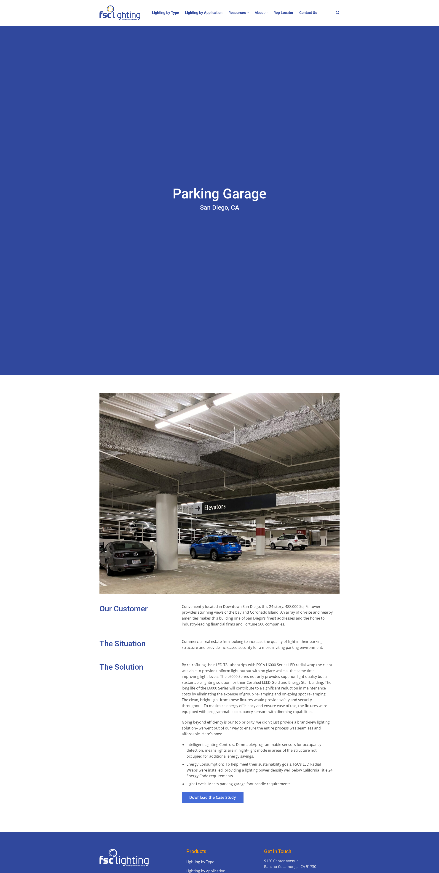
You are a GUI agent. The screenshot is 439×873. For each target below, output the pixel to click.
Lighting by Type (165, 13)
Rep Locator (283, 13)
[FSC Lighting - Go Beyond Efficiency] (122, 12)
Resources (237, 13)
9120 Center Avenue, (282, 860)
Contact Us (308, 13)
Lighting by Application (203, 13)
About (260, 13)
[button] (338, 12)
